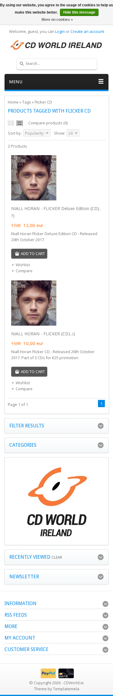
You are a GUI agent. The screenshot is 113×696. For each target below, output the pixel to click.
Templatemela (66, 688)
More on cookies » (57, 20)
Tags (26, 102)
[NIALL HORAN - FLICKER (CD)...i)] (33, 324)
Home (13, 102)
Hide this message (79, 12)
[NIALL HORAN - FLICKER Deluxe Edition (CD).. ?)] (33, 199)
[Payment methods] (56, 676)
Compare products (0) (47, 123)
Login (60, 31)
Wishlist (23, 264)
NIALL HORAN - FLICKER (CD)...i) (43, 334)
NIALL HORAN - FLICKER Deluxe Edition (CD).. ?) (56, 212)
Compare (24, 270)
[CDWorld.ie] (56, 45)
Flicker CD (43, 102)
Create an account (87, 31)
